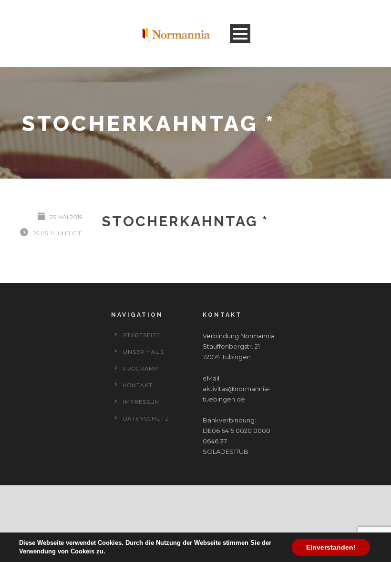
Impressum (141, 402)
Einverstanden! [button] (331, 547)
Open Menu (240, 33)
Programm (141, 368)
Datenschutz (146, 418)
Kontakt (138, 385)
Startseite (141, 335)
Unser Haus (143, 352)
